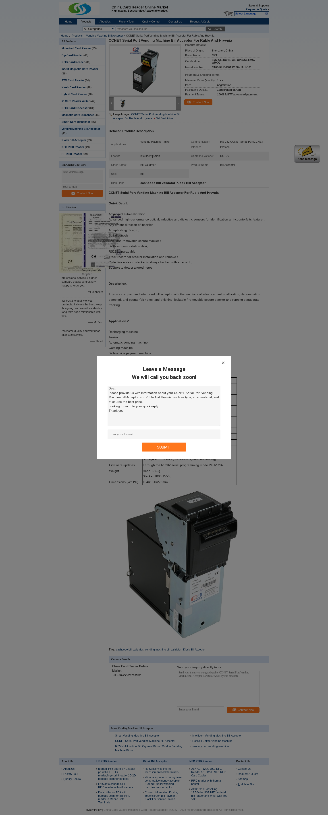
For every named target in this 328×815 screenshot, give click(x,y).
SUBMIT (164, 447)
